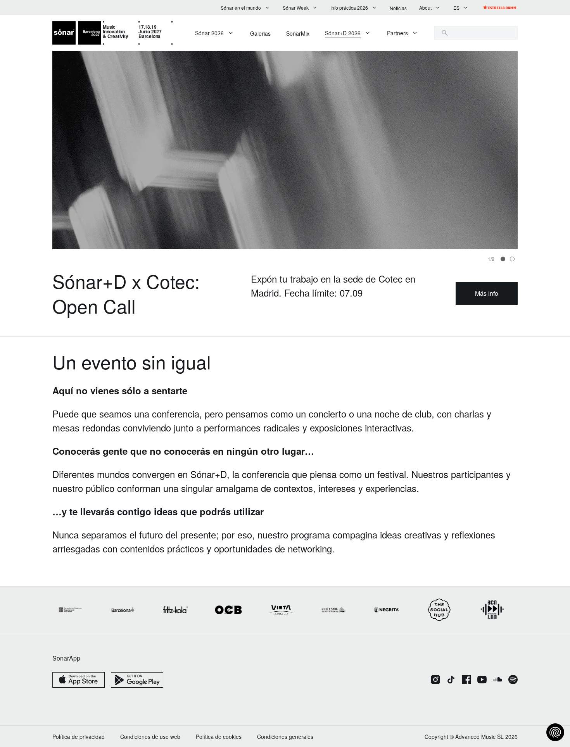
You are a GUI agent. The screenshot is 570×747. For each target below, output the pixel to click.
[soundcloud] (497, 680)
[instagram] (435, 680)
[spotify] (513, 680)
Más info (486, 293)
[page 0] (503, 259)
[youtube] (482, 680)
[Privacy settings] (555, 732)
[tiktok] (451, 680)
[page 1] (512, 259)
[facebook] (466, 680)
